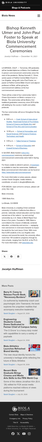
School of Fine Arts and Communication (21, 126)
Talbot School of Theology (26, 141)
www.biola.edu (27, 242)
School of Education (23, 145)
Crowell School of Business (16, 148)
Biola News (8, 15)
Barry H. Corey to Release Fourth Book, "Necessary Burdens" (15, 295)
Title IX (15, 422)
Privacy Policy (27, 418)
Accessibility (24, 422)
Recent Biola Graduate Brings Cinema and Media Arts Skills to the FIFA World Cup (21, 374)
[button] (38, 15)
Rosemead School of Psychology (25, 121)
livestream (35, 165)
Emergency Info (15, 418)
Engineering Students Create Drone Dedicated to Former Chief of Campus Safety (20, 323)
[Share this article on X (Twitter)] (4, 256)
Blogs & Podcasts (21, 7)
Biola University (16, 2)
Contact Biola (13, 414)
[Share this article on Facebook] (11, 256)
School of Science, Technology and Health (21, 135)
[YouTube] (24, 433)
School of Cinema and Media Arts (19, 124)
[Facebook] (12, 433)
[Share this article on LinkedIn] (18, 256)
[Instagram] (29, 433)
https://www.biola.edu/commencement (16, 172)
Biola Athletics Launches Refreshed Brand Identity (14, 349)
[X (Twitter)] (18, 433)
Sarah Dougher (9, 313)
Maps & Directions (27, 414)
